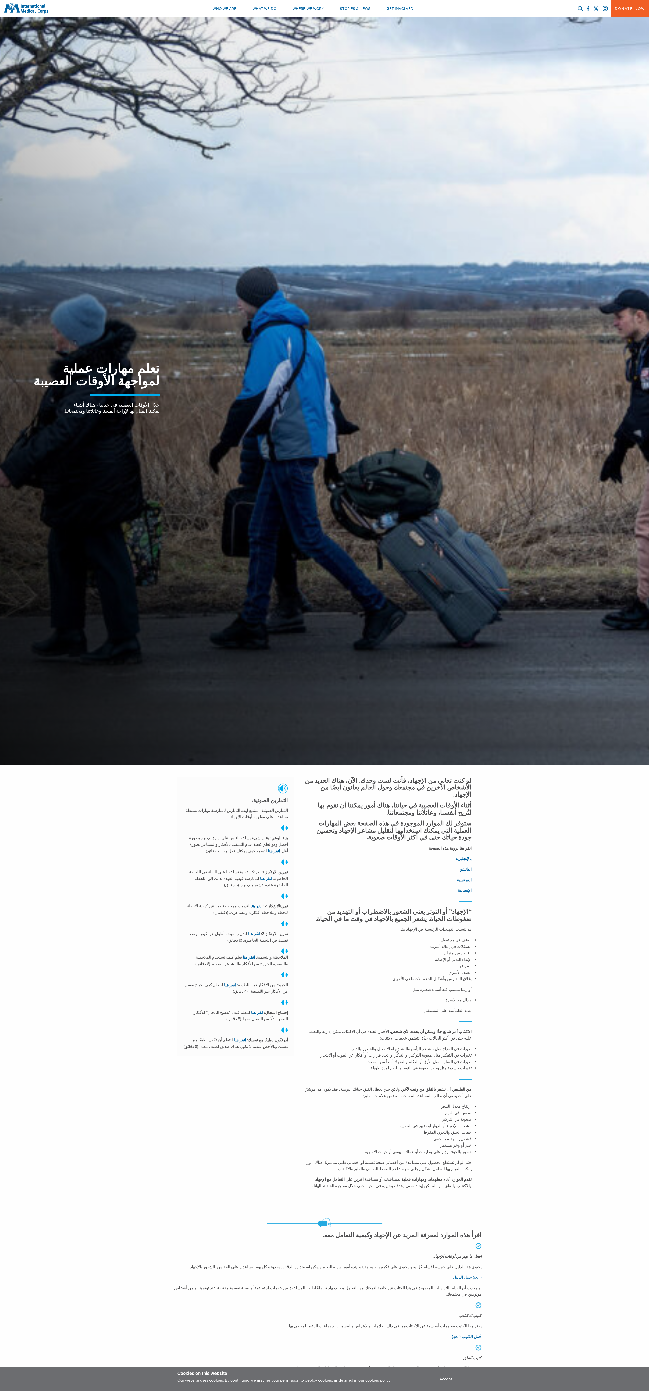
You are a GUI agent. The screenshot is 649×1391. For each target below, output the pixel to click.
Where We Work (308, 8)
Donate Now (630, 8)
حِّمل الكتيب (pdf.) (467, 1336)
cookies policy (378, 1380)
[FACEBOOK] (588, 8)
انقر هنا (274, 851)
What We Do (264, 8)
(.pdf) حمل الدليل (467, 1277)
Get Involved (400, 8)
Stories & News (355, 8)
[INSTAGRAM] (605, 8)
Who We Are (224, 8)
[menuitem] (224, 8)
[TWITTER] (596, 8)
